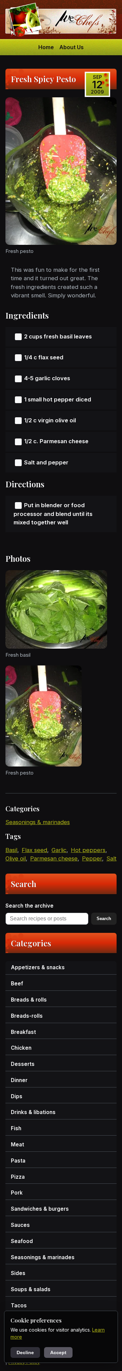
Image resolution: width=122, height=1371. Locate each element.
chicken (21, 1048)
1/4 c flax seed (43, 357)
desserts (23, 1064)
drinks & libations (33, 1112)
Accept (58, 1352)
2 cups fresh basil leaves (58, 336)
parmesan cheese (54, 858)
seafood (22, 1241)
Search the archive (29, 906)
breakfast (23, 1032)
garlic (59, 850)
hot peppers (88, 850)
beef (17, 983)
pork (17, 1192)
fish (16, 1128)
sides (18, 1273)
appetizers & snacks (38, 967)
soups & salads (30, 1289)
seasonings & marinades (37, 822)
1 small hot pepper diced (57, 399)
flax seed (34, 850)
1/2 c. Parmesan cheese (56, 441)
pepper (92, 858)
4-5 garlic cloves (47, 378)
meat (17, 1144)
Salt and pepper (46, 462)
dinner (19, 1080)
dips (16, 1096)
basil (11, 850)
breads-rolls (27, 1016)
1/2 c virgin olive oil (50, 420)
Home (46, 47)
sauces (20, 1225)
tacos (19, 1305)
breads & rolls (29, 1000)
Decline (25, 1352)
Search (104, 918)
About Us (71, 47)
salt (111, 858)
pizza (18, 1177)
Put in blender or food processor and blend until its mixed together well (53, 514)
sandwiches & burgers (40, 1209)
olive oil (15, 858)
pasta (18, 1160)
